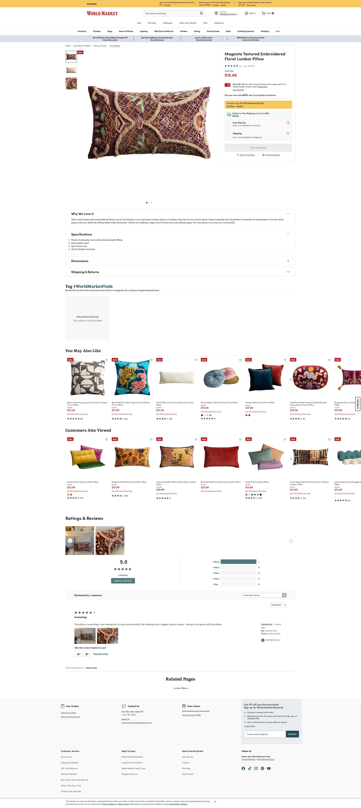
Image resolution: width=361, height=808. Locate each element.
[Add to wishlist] (106, 360)
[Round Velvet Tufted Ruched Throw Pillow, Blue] (210, 415)
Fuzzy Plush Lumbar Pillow (257, 481)
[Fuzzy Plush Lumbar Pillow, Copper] (258, 495)
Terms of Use (123, 804)
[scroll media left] (70, 540)
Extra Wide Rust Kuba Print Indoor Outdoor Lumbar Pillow (309, 483)
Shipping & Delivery (70, 762)
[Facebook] (243, 768)
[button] (82, 31)
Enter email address (257, 734)
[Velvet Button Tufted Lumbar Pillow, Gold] (68, 495)
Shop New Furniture (204, 39)
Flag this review (100, 653)
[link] (268, 13)
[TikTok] (249, 768)
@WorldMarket (249, 759)
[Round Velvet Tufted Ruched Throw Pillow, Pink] (207, 415)
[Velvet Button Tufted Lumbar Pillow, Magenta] (71, 495)
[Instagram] (256, 768)
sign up (292, 734)
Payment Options (69, 774)
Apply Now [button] (263, 86)
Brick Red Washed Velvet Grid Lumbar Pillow (221, 481)
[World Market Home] (102, 13)
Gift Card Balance (69, 768)
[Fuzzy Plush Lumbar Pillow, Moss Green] (255, 495)
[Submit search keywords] (201, 13)
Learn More (251, 5)
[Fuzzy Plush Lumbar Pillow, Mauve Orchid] (246, 495)
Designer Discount (130, 774)
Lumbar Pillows (180, 688)
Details (223, 5)
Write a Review (123, 580)
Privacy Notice (109, 804)
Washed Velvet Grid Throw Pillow (260, 402)
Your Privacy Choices (178, 804)
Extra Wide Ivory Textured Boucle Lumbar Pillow (175, 403)
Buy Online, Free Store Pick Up (74, 779)
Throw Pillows (115, 46)
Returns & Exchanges (70, 717)
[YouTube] (268, 768)
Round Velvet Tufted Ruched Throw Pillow (219, 402)
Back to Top (91, 667)
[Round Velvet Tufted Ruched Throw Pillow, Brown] (202, 415)
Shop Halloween (157, 39)
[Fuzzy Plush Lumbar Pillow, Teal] (252, 495)
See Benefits (238, 89)
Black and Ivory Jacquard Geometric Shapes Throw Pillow (87, 403)
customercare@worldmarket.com (137, 722)
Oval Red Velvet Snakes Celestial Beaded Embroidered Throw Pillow (308, 403)
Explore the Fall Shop (250, 39)
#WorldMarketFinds (265, 759)
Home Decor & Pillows (82, 46)
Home (67, 46)
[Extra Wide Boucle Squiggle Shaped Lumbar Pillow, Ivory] (335, 497)
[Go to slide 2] (149, 202)
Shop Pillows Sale (110, 39)
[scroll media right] (291, 540)
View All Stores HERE (191, 715)
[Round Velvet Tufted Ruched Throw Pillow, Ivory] (205, 415)
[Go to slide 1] (147, 203)
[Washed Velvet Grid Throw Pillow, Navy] (249, 415)
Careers (185, 762)
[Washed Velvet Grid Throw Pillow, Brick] (246, 415)
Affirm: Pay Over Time (71, 785)
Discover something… (156, 13)
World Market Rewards (132, 756)
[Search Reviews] (284, 595)
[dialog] (180, 803)
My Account (66, 756)
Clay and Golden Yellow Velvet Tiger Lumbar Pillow (176, 483)
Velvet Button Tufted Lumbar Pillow (83, 481)
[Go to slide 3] (151, 202)
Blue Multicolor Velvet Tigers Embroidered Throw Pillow (130, 403)
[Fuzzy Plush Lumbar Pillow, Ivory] (249, 495)
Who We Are (187, 756)
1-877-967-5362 (129, 715)
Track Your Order (68, 712)
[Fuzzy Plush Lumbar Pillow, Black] (260, 495)
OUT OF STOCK (258, 147)
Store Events (187, 774)
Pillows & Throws (100, 46)
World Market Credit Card (133, 768)
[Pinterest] (262, 768)
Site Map (186, 768)
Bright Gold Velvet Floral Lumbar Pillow (129, 481)
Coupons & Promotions (132, 762)
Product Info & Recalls (71, 791)
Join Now (167, 5)
